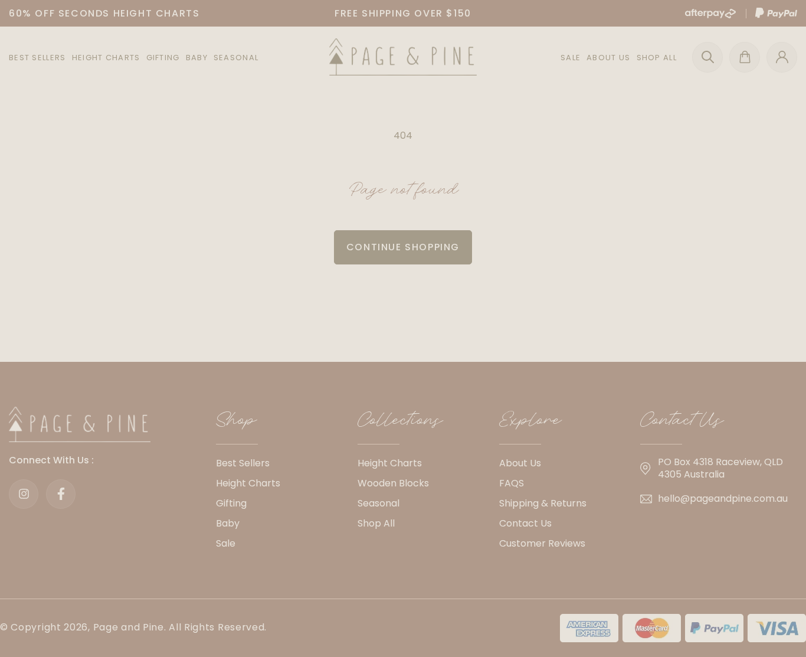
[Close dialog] (536, 202)
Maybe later (403, 405)
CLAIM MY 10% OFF (403, 370)
